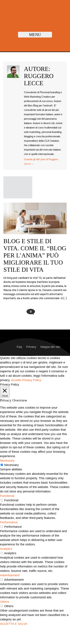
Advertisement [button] (10, 575)
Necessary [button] (7, 460)
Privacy (31, 347)
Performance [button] (9, 522)
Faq (19, 347)
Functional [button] (7, 496)
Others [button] (4, 601)
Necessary (11, 465)
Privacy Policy (31, 380)
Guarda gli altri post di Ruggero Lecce (41, 161)
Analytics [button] (6, 548)
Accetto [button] (16, 380)
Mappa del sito (50, 347)
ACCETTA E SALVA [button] (13, 623)
